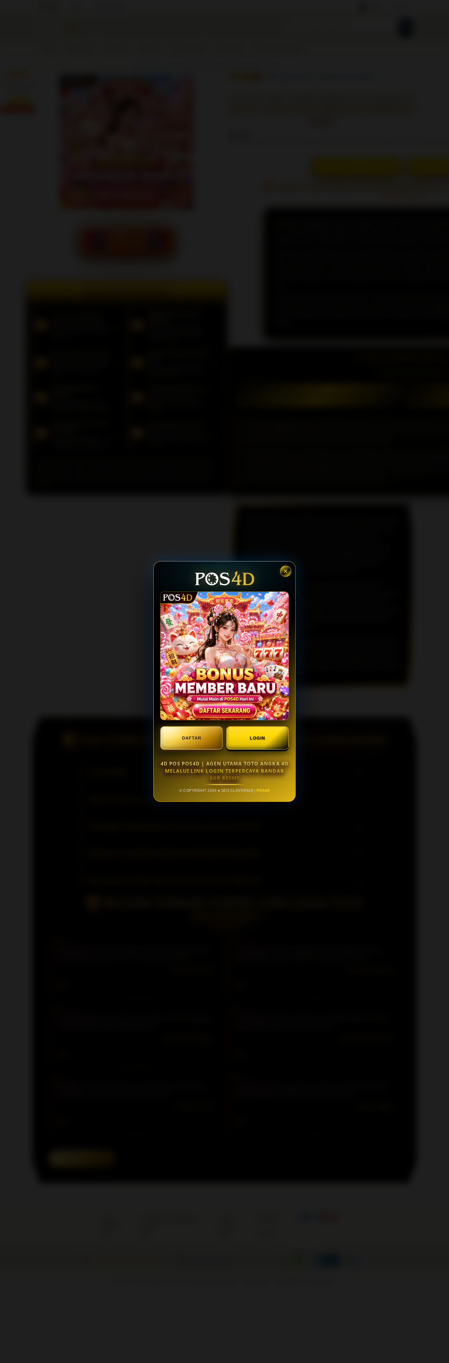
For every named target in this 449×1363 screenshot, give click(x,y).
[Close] (285, 571)
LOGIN (257, 738)
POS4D (263, 790)
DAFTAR (191, 738)
